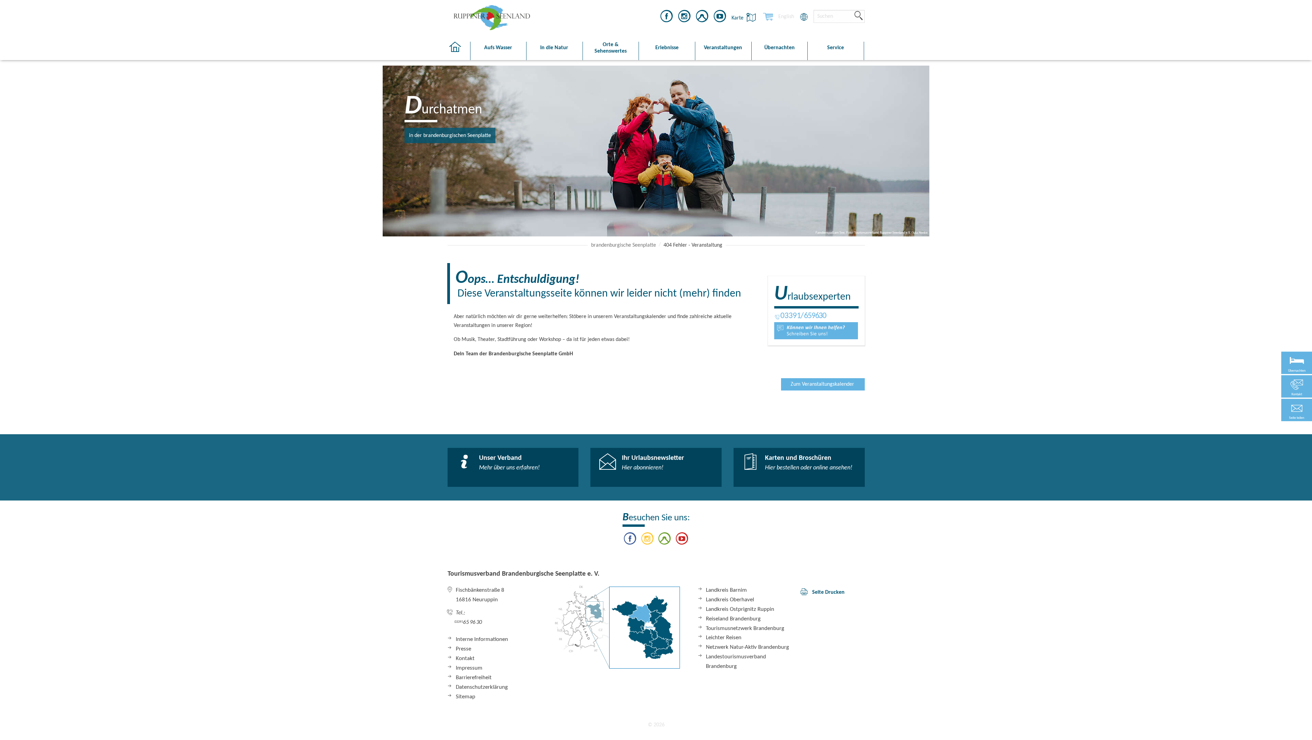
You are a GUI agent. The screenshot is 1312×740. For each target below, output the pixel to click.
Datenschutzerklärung (482, 687)
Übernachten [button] (779, 48)
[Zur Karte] (617, 627)
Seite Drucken (828, 592)
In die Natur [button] (554, 48)
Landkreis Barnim (726, 590)
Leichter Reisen (723, 638)
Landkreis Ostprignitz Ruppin (740, 609)
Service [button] (835, 48)
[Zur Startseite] (458, 51)
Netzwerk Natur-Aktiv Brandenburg (747, 647)
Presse (463, 649)
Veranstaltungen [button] (723, 48)
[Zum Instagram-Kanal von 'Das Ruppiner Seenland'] (684, 17)
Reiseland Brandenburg (733, 619)
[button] (1296, 410)
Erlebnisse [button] (667, 48)
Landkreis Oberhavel (730, 600)
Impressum (469, 668)
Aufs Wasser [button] (498, 48)
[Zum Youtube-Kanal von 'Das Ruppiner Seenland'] (720, 17)
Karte (738, 18)
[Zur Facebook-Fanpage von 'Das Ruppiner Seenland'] (666, 17)
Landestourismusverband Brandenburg (736, 661)
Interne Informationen (482, 639)
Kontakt (465, 658)
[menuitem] (786, 16)
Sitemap (465, 697)
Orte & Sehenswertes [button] (610, 48)
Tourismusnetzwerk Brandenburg (745, 628)
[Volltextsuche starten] (858, 16)
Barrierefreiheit (474, 678)
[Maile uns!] (816, 330)
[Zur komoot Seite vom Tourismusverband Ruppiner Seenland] (702, 17)
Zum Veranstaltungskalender (822, 384)
